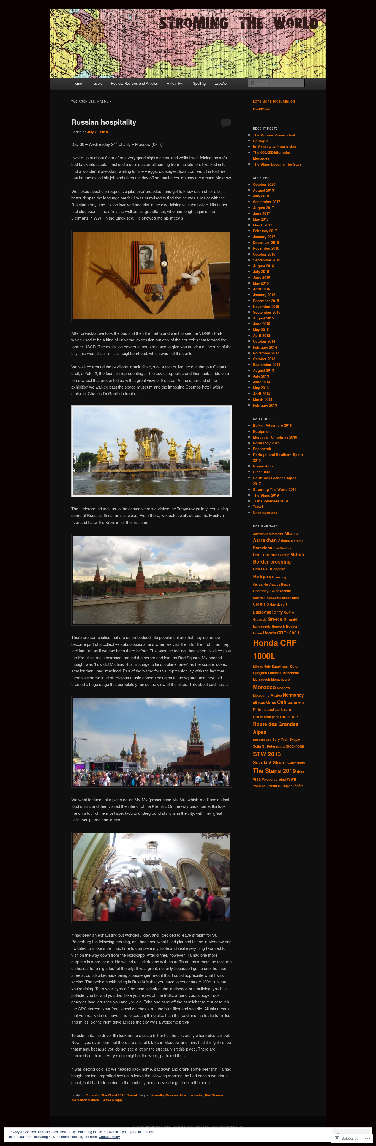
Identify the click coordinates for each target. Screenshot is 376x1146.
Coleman (259, 598)
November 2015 (266, 306)
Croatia (259, 604)
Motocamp (261, 695)
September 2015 (266, 312)
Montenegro (280, 679)
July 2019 (261, 195)
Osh (282, 702)
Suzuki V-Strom (269, 762)
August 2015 (263, 318)
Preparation (263, 466)
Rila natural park (266, 716)
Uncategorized (265, 512)
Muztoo (276, 695)
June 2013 (261, 381)
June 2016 (261, 277)
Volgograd (269, 779)
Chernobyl (261, 590)
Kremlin (157, 1095)
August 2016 (263, 265)
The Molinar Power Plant (274, 135)
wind (282, 779)
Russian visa (262, 739)
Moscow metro (191, 1095)
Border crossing (272, 561)
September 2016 (266, 259)
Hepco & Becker (285, 626)
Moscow (171, 1095)
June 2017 (261, 213)
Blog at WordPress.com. (152, 1127)
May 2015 (261, 329)
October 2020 (264, 184)
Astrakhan (265, 540)
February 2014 (265, 347)
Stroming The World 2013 (106, 1095)
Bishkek (297, 554)
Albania (291, 533)
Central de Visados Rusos (271, 584)
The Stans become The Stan (277, 164)
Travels (96, 83)
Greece (275, 619)
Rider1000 (261, 471)
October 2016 (264, 254)
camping (280, 577)
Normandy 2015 (266, 442)
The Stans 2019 (266, 495)
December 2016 (266, 242)
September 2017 (266, 201)
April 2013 (261, 393)
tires (300, 771)
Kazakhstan (280, 666)
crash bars (290, 597)
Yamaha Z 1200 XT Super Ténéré (278, 785)
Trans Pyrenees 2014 (270, 501)
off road (259, 702)
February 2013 (265, 405)
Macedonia (291, 672)
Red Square (214, 1095)
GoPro (289, 612)
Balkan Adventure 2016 (272, 425)
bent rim (261, 554)
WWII (291, 779)
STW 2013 (267, 754)
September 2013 (266, 364)
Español (220, 83)
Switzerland (296, 762)
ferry (277, 611)
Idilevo (258, 666)
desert (282, 604)
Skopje (294, 739)
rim (283, 716)
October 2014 (264, 341)
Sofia (257, 746)
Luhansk (275, 672)
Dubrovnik (262, 612)
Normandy (293, 695)
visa (257, 779)
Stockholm (295, 746)
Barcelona (262, 547)
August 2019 (263, 190)
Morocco (264, 687)
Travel (132, 1095)
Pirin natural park (268, 709)
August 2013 (263, 370)
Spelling (199, 83)
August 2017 (263, 207)
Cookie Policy (109, 1136)
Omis (271, 702)
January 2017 (264, 236)
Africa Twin (175, 83)
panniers (296, 702)
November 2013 (266, 352)
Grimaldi (291, 619)
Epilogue (260, 140)
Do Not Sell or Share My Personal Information (208, 1127)
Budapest (276, 568)
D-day (271, 604)
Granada (259, 619)
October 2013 (264, 358)
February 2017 (265, 230)
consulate (274, 598)
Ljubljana (260, 672)
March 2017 (262, 225)
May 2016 (261, 283)
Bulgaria (263, 576)
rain (287, 709)
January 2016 (264, 294)
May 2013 (261, 387)
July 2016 (261, 271)
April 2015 (261, 335)
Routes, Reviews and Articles (134, 83)
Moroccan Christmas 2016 (275, 437)
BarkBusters (282, 548)
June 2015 (261, 323)
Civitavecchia (281, 590)
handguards (262, 626)
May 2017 (261, 219)
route (293, 716)
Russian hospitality (103, 122)
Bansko (297, 540)
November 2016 (266, 248)
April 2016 (261, 288)
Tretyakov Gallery (85, 1100)
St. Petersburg (273, 746)
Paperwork (262, 448)
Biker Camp (280, 554)
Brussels (260, 569)
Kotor (294, 666)
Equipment (262, 431)
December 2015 (266, 300)
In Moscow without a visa (274, 146)
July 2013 (261, 376)
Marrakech (261, 679)
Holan (257, 633)
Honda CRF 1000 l (281, 633)
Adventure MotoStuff (268, 534)
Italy (267, 666)
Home (77, 83)
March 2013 (262, 399)
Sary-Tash (280, 739)
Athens (284, 540)
